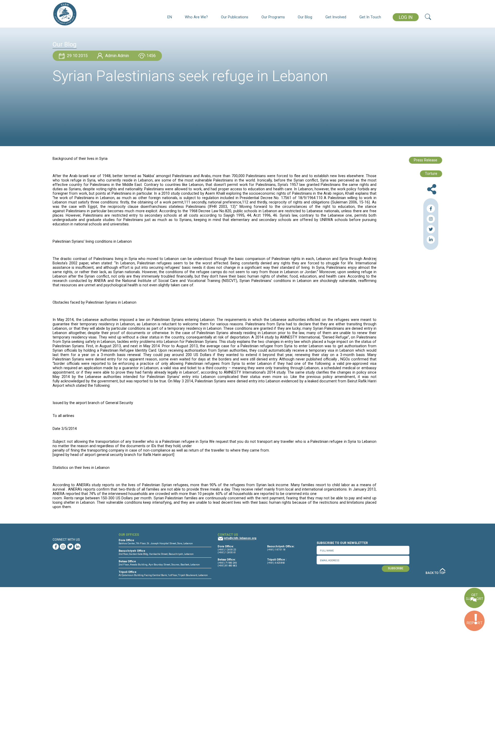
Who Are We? (196, 17)
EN (169, 17)
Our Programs (273, 17)
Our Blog (305, 17)
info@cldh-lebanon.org (240, 538)
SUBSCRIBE (395, 568)
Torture (431, 173)
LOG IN (405, 17)
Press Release (425, 160)
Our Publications (234, 17)
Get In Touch (370, 17)
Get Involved (335, 17)
